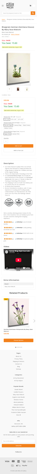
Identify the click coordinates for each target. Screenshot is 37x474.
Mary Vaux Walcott (18, 394)
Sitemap (18, 369)
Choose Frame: (14, 122)
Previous (2, 321)
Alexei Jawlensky (18, 402)
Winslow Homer (18, 399)
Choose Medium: (14, 131)
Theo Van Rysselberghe (18, 410)
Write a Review (15, 34)
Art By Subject (18, 380)
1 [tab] (15, 347)
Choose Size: (12, 117)
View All (18, 415)
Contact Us (18, 364)
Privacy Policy (18, 359)
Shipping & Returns (18, 361)
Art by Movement (18, 378)
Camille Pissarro (18, 392)
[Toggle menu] (2, 5)
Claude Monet (18, 389)
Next (34, 321)
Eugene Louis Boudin (18, 397)
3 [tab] (18, 347)
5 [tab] (21, 347)
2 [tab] (17, 347)
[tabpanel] (18, 320)
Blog (18, 366)
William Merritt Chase (18, 407)
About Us (18, 356)
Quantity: (6, 138)
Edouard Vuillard (18, 405)
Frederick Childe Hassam (18, 412)
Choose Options (18, 340)
